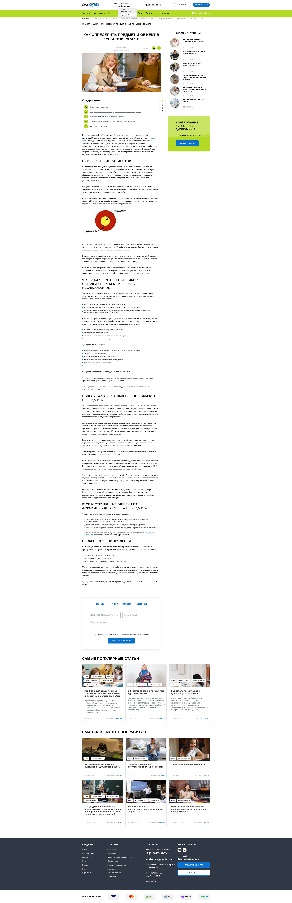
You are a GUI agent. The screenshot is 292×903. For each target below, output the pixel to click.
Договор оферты (113, 861)
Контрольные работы (129, 19)
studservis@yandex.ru (159, 859)
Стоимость (111, 849)
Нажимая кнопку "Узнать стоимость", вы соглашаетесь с (123, 634)
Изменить (131, 15)
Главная (85, 849)
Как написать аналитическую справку (193, 100)
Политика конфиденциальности (119, 857)
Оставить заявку (201, 5)
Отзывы (112, 13)
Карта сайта (151, 881)
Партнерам (151, 13)
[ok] (185, 850)
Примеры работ (88, 853)
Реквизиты (111, 869)
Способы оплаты (114, 873)
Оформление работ (165, 19)
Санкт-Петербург (162, 849)
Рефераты (193, 19)
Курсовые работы (147, 19)
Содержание (162, 107)
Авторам (182, 5)
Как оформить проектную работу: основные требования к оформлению (194, 89)
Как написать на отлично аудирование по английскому (193, 40)
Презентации (181, 19)
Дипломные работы (101, 19)
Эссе (202, 19)
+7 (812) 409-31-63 (156, 853)
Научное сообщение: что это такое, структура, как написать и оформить (194, 77)
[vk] (179, 850)
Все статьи (86, 19)
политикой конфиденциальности (139, 634)
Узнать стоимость (121, 641)
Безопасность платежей (116, 865)
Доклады (115, 19)
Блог (140, 13)
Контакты (164, 13)
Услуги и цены (89, 13)
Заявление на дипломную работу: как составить (192, 64)
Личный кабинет (202, 13)
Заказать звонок (194, 865)
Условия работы (113, 853)
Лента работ (87, 857)
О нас (102, 13)
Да (123, 15)
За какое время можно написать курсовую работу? (194, 52)
